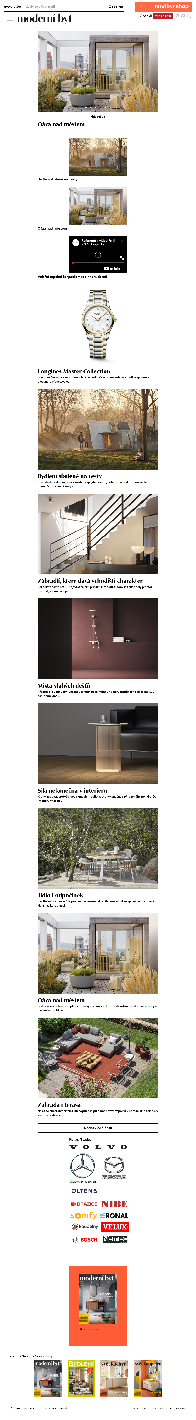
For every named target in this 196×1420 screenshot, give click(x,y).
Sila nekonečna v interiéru (72, 791)
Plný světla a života (63, 124)
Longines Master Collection (74, 372)
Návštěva (98, 117)
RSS (135, 1408)
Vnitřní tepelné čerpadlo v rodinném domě (72, 277)
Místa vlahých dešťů (64, 686)
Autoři (64, 1408)
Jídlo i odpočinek (60, 896)
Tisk (143, 1408)
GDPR (153, 1408)
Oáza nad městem (52, 228)
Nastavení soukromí (172, 1408)
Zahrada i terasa (59, 1105)
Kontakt (50, 1408)
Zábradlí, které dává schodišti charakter (90, 581)
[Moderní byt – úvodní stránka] (45, 22)
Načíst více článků (98, 1128)
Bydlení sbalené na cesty (57, 179)
